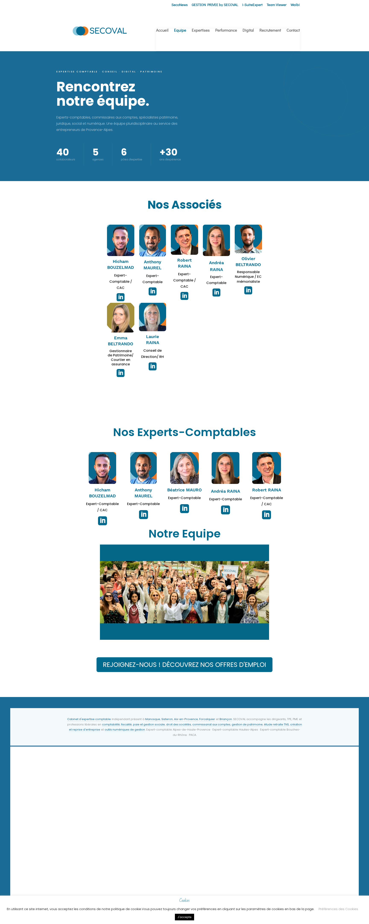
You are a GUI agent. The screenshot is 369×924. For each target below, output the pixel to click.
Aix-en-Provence (186, 719)
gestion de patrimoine (247, 724)
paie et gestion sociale (149, 724)
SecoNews (179, 5)
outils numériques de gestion (125, 730)
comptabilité (111, 724)
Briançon (226, 719)
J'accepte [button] (184, 917)
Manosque (152, 719)
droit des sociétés (178, 724)
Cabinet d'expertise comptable (89, 719)
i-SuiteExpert (252, 5)
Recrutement (270, 31)
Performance (226, 31)
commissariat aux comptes (211, 724)
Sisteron (167, 719)
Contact (293, 31)
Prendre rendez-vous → (81, 882)
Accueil (162, 31)
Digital (248, 31)
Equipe (180, 31)
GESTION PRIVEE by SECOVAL (215, 5)
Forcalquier (207, 719)
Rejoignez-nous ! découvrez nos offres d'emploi (184, 664)
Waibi (295, 5)
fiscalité (126, 724)
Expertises (201, 31)
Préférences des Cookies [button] (338, 909)
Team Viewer (277, 5)
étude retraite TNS (276, 724)
